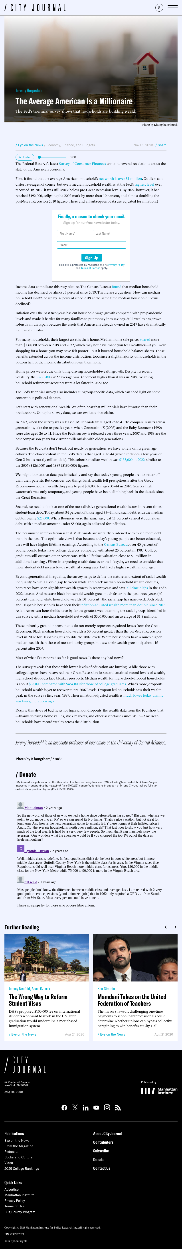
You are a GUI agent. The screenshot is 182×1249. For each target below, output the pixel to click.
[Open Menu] (173, 7)
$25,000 (43, 517)
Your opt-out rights (15, 1241)
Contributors (103, 1142)
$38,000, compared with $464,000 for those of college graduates (77, 683)
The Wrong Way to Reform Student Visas (38, 1000)
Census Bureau (116, 544)
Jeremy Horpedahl (29, 90)
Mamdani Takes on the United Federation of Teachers (132, 1000)
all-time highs (137, 587)
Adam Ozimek (41, 988)
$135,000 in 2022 (132, 459)
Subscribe (101, 1151)
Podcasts (11, 1152)
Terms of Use (14, 1206)
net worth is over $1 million (120, 178)
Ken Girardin (106, 988)
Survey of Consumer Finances (82, 163)
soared (145, 339)
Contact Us (101, 1168)
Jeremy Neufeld (19, 988)
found (116, 286)
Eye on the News (23, 1034)
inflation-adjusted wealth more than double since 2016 (122, 604)
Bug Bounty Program (19, 1212)
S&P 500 (43, 376)
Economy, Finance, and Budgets (70, 145)
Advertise (11, 1189)
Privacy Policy (116, 264)
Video (8, 1163)
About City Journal (107, 1133)
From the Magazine (18, 1146)
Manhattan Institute (19, 1195)
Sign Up (91, 257)
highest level (144, 184)
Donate (27, 774)
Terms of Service (90, 268)
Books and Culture (18, 1157)
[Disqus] (91, 855)
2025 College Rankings (21, 1168)
